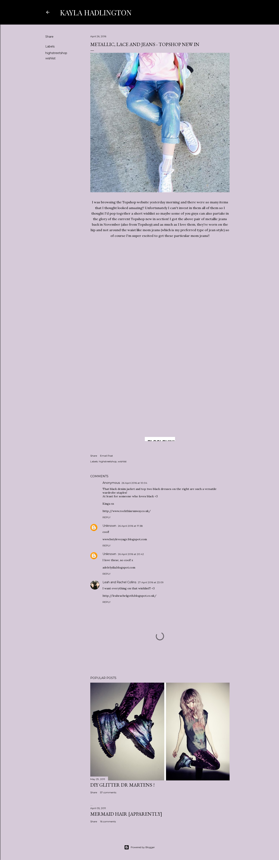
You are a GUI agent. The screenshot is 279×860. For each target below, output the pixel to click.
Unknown (109, 526)
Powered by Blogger (143, 847)
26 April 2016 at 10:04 (134, 482)
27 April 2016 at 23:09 (151, 582)
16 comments (108, 821)
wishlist (50, 58)
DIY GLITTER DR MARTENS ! (122, 785)
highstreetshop (56, 53)
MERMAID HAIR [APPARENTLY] (126, 814)
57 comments (108, 792)
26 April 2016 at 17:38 (130, 525)
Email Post (106, 455)
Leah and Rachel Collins (119, 582)
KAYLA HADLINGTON (96, 12)
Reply (106, 517)
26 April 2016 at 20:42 (131, 554)
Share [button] (49, 36)
